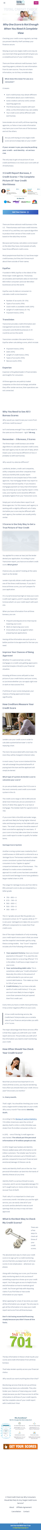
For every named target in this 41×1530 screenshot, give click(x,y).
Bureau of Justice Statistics (26, 1119)
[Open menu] (4, 2)
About (11, 1507)
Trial (36, 2)
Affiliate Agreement (24, 1507)
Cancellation (16, 1511)
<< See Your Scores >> (20, 1528)
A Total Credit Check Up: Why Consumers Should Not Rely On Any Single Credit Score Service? (20, 1500)
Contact (26, 1511)
